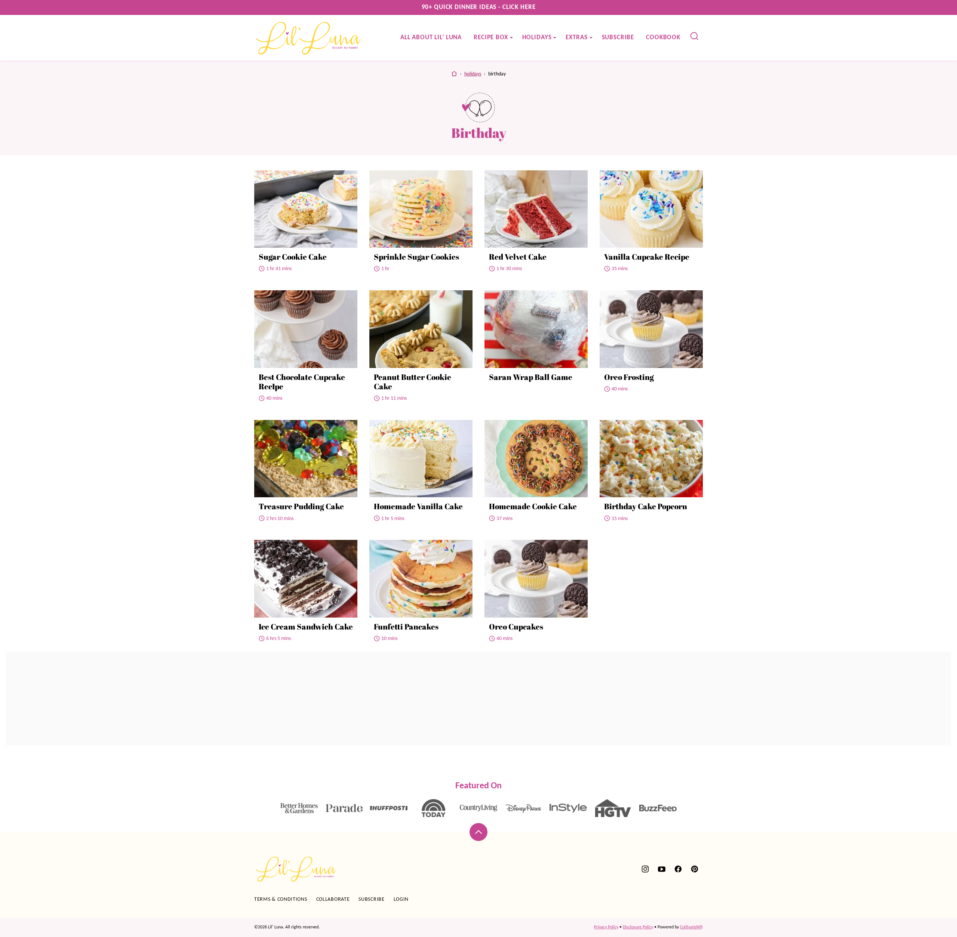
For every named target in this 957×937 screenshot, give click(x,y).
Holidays (537, 37)
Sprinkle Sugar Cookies (416, 256)
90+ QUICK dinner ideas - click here (479, 7)
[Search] (694, 36)
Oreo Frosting (629, 377)
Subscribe (618, 37)
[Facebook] (678, 869)
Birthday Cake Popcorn (645, 506)
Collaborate (333, 899)
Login (401, 899)
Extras (576, 37)
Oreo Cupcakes (516, 626)
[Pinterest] (694, 869)
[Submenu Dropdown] (511, 37)
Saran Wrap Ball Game (530, 377)
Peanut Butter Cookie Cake (412, 382)
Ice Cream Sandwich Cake (306, 626)
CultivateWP (691, 927)
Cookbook (663, 37)
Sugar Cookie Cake (293, 256)
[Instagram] (645, 869)
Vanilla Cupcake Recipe (646, 256)
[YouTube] (661, 869)
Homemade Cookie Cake (533, 506)
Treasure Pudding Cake (301, 506)
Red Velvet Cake (518, 256)
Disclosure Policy (638, 927)
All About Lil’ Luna (431, 37)
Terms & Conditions (280, 899)
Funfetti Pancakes (406, 626)
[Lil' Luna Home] (309, 38)
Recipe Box (491, 37)
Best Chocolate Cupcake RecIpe (302, 382)
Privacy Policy (606, 927)
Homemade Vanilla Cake (418, 506)
